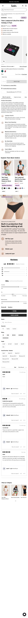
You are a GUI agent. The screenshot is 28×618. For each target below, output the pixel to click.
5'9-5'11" (22, 344)
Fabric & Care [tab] (17, 97)
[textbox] (14, 322)
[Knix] (14, 6)
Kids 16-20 (5, 356)
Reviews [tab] (3, 307)
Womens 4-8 (22, 356)
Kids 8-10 (10, 353)
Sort (15, 367)
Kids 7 (4, 353)
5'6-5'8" (16, 344)
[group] (11, 49)
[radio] (2, 71)
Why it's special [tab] (6, 97)
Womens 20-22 (6, 361)
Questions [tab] (10, 307)
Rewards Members (11, 92)
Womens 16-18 (15, 359)
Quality (8, 328)
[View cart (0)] (26, 6)
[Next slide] (26, 169)
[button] (6, 18)
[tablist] (14, 97)
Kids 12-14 (17, 353)
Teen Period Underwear (8, 13)
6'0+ (4, 347)
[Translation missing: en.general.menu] (2, 5)
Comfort (14, 328)
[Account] (23, 6)
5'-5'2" (4, 344)
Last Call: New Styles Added (14, 1)
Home (2, 13)
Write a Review (17, 316)
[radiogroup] (14, 71)
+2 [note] (10, 188)
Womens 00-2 (13, 356)
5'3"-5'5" (10, 344)
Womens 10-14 (6, 359)
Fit (3, 328)
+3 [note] (23, 188)
